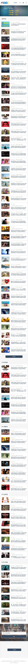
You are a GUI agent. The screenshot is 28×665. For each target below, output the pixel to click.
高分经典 (21, 108)
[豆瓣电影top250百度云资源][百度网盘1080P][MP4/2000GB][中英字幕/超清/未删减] (18, 40)
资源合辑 (18, 22)
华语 (13, 61)
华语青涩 (21, 69)
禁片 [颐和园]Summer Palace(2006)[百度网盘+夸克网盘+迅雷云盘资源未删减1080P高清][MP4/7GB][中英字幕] (18, 72)
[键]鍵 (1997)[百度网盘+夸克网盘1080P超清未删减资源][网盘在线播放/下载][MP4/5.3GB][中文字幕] (19, 534)
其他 (17, 272)
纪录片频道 (18, 52)
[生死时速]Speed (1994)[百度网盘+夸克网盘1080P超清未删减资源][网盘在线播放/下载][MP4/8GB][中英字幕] (18, 474)
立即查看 (14, 649)
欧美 (17, 91)
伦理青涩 (14, 46)
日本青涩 (18, 85)
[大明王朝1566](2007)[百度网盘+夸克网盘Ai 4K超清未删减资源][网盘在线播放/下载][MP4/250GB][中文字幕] (18, 103)
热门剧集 (20, 91)
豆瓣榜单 (18, 37)
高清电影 (22, 61)
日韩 (17, 46)
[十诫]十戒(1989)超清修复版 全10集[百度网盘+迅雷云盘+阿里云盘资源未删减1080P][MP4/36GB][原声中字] (19, 94)
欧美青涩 (21, 499)
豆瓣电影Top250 (24, 37)
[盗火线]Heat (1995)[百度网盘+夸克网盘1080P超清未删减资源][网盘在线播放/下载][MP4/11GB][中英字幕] (18, 466)
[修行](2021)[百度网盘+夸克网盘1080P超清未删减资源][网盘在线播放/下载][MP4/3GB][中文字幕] (19, 237)
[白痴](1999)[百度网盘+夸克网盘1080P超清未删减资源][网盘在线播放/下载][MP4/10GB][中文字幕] (19, 245)
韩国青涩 (21, 46)
